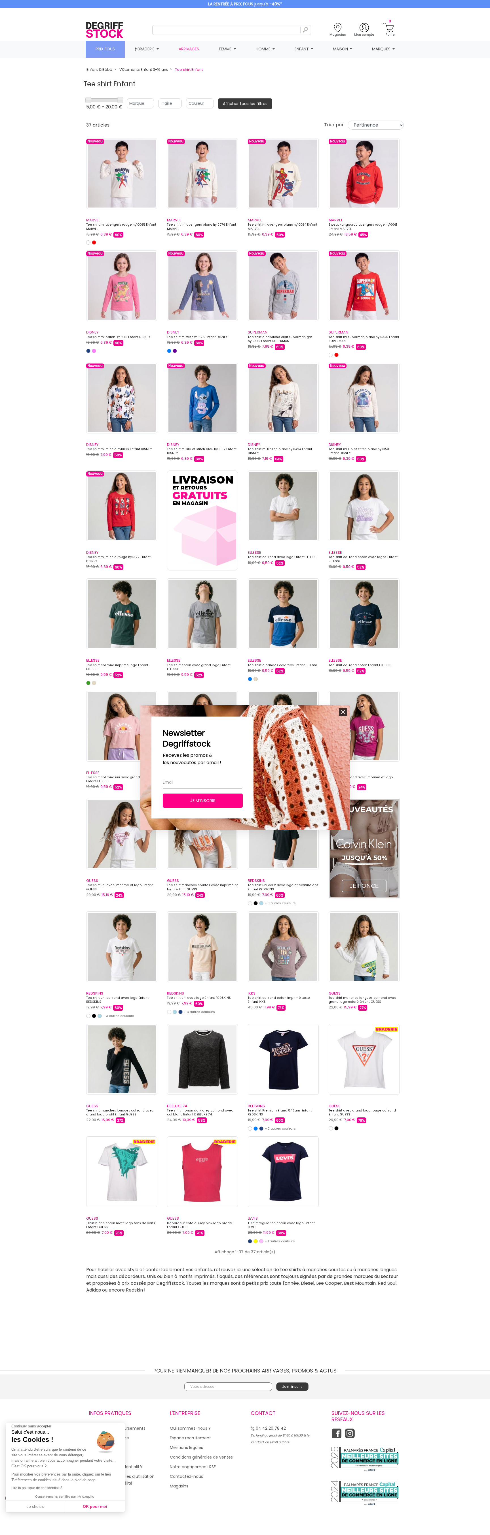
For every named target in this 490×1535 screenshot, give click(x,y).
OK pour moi (95, 1506)
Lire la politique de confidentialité (36, 1488)
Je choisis (35, 1506)
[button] (343, 712)
